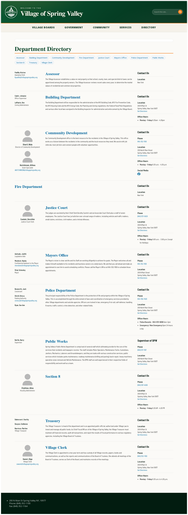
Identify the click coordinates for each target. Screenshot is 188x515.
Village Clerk (47, 62)
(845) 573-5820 (142, 216)
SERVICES (125, 27)
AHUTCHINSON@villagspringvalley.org (27, 170)
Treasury (33, 62)
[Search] (180, 12)
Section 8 (20, 62)
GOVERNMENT (74, 27)
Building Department (38, 57)
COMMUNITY (101, 27)
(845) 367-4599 (142, 385)
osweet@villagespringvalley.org (27, 464)
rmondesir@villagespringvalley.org (27, 265)
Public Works (158, 57)
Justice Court (103, 57)
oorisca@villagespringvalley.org (26, 300)
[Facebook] (138, 174)
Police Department (139, 57)
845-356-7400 (142, 299)
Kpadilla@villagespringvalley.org (26, 77)
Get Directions (142, 111)
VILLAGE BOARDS (43, 27)
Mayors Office (120, 57)
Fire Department (86, 57)
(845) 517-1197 (141, 350)
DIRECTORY (148, 27)
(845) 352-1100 (142, 456)
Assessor (20, 57)
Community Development (63, 57)
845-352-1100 (142, 141)
